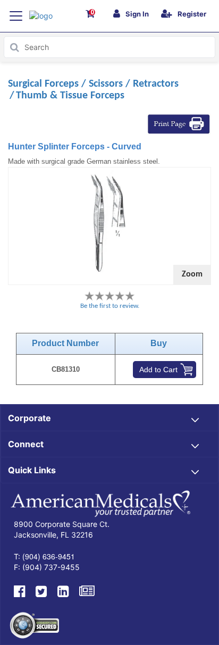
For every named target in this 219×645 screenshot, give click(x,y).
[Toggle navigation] (16, 16)
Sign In (137, 14)
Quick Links (32, 470)
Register (192, 14)
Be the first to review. (109, 306)
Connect (26, 444)
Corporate (29, 418)
